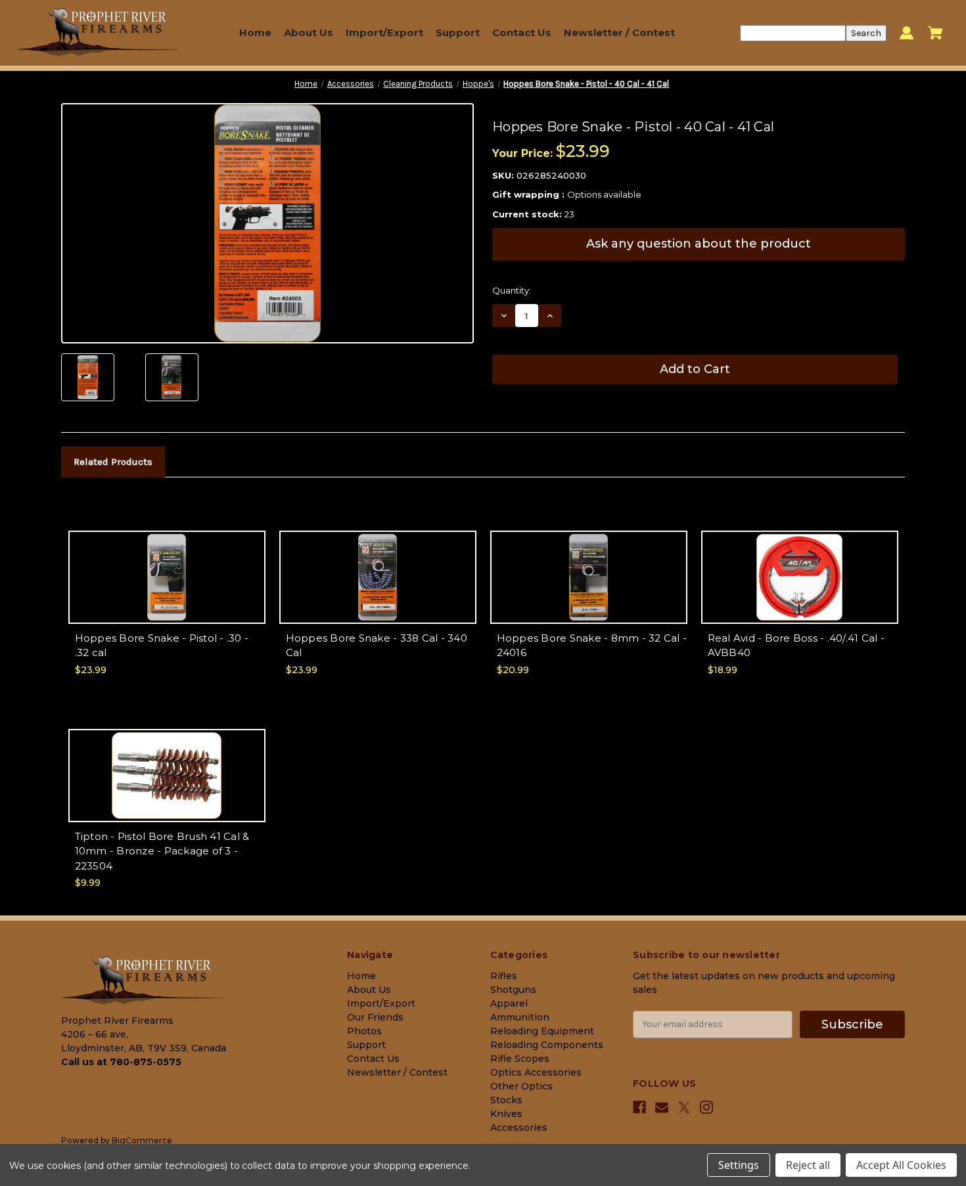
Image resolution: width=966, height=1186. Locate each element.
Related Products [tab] (113, 462)
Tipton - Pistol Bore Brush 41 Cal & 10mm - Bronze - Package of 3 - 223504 (162, 851)
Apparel (509, 1003)
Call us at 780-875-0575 (121, 1062)
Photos (364, 1031)
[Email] (661, 1107)
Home (255, 32)
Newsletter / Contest (619, 32)
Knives (506, 1114)
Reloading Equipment (542, 1031)
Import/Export (384, 32)
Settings (738, 1165)
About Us (308, 32)
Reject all (808, 1165)
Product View (167, 588)
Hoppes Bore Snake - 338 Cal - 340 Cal (376, 645)
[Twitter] (684, 1107)
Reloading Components (546, 1045)
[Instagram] (706, 1107)
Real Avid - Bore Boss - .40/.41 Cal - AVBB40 (796, 645)
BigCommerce (142, 1140)
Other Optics (521, 1086)
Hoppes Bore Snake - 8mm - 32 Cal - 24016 (592, 645)
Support (458, 32)
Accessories (518, 1127)
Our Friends (375, 1017)
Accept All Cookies (901, 1165)
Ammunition (519, 1017)
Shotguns (513, 990)
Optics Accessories (536, 1072)
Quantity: (511, 290)
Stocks (506, 1100)
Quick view (166, 565)
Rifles (503, 976)
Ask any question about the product (698, 243)
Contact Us (521, 32)
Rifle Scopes (519, 1059)
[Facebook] (639, 1107)
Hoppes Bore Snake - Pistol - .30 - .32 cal (162, 645)
